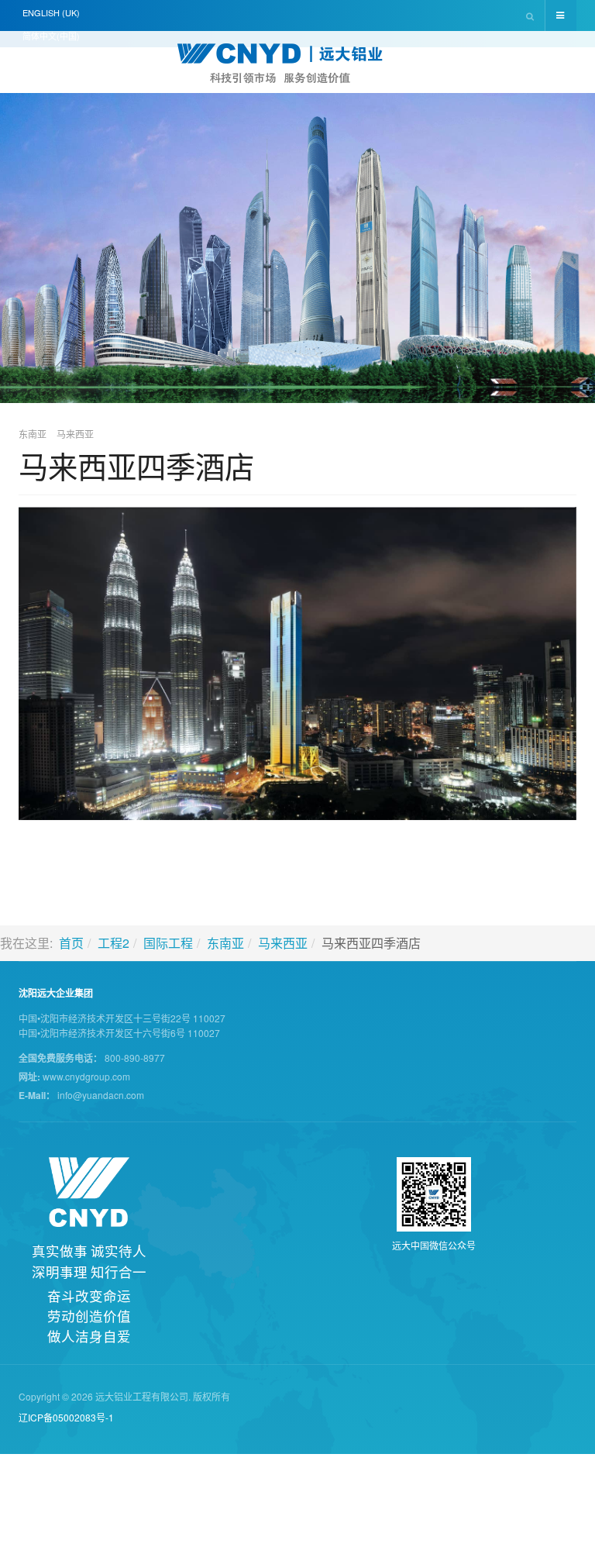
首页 (71, 943)
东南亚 (225, 943)
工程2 (113, 943)
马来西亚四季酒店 (136, 465)
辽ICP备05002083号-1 (66, 1417)
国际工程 (168, 943)
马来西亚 (283, 943)
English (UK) (51, 12)
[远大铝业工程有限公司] (297, 63)
